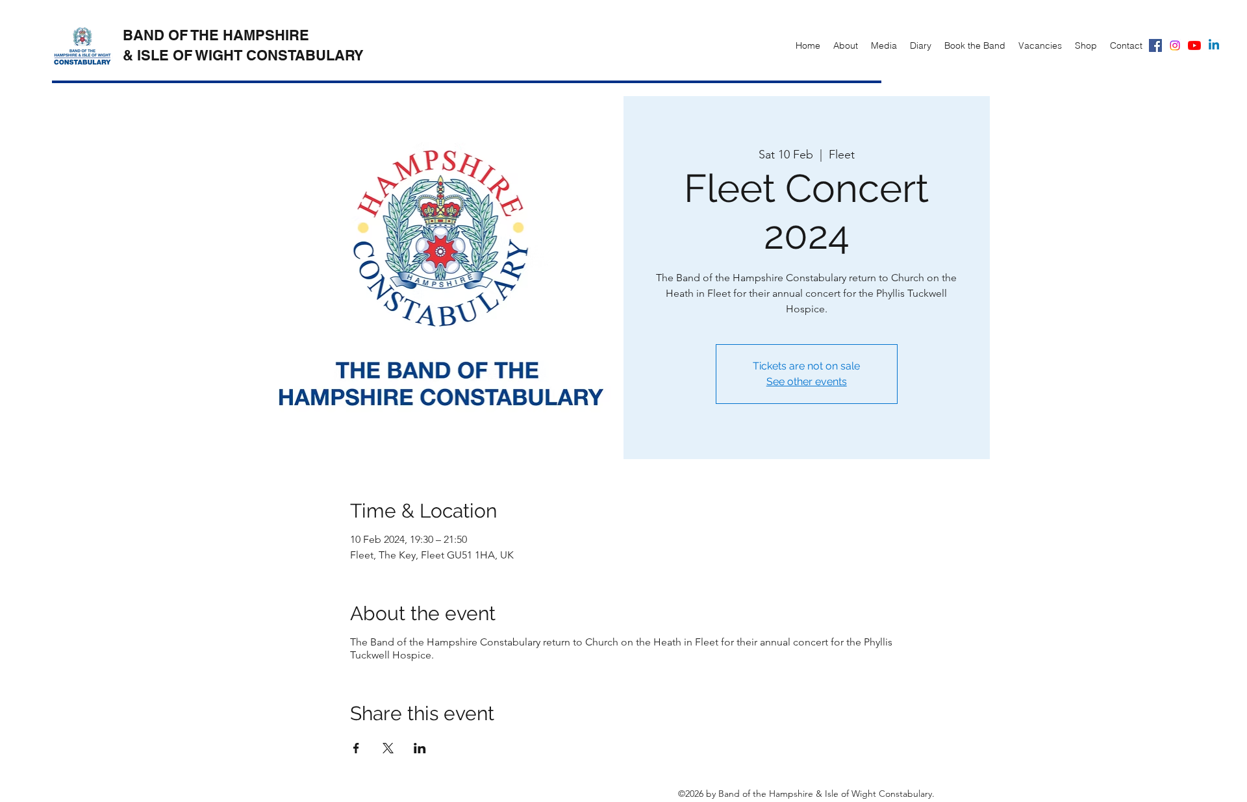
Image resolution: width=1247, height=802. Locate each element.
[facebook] (1155, 45)
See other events (806, 381)
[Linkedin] (1213, 45)
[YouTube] (1194, 45)
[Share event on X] (388, 748)
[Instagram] (1174, 45)
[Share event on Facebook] (356, 748)
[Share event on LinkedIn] (420, 748)
